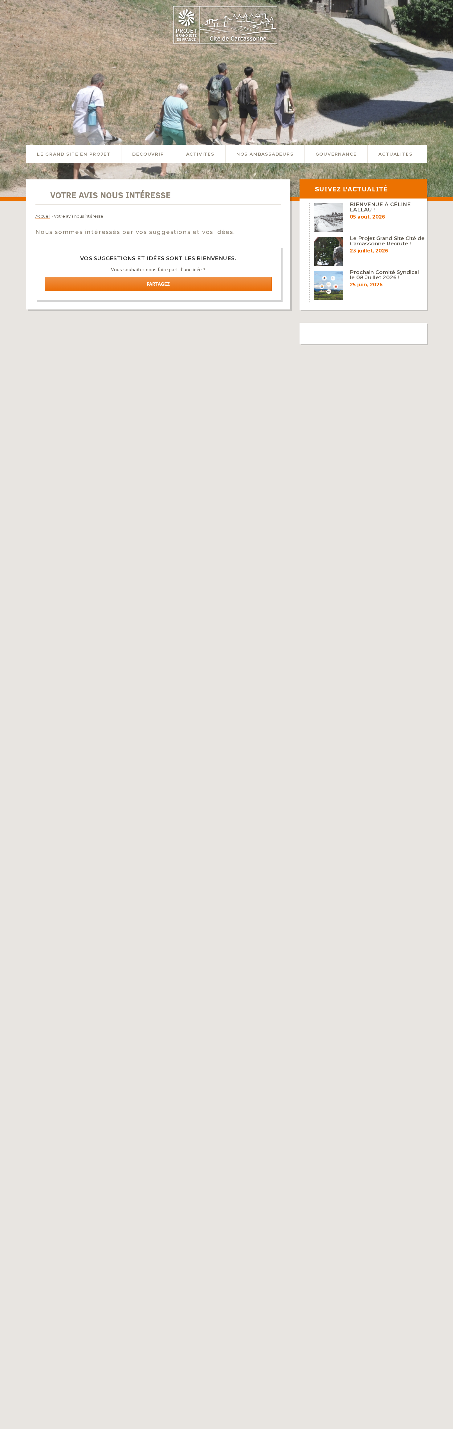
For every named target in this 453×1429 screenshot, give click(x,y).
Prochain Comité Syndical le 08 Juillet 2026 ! (384, 274)
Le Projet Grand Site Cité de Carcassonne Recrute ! (387, 241)
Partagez (158, 283)
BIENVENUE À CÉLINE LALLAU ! (380, 207)
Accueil (42, 216)
